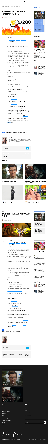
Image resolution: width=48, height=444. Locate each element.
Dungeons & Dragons (6, 411)
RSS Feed (18, 40)
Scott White (39, 17)
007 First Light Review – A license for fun (9, 181)
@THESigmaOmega (16, 308)
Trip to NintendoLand (6, 420)
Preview (26, 180)
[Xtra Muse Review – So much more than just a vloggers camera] (12, 192)
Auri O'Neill (5, 17)
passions (13, 331)
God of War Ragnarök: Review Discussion (41, 73)
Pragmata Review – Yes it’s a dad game (38, 22)
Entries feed (27, 410)
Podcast (3, 211)
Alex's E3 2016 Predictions (25, 155)
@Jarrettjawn (15, 305)
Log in (26, 408)
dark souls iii (21, 330)
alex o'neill (8, 330)
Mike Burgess (36, 53)
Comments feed (28, 412)
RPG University (5, 418)
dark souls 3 (16, 330)
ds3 (25, 330)
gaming (7, 132)
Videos (3, 424)
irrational (3, 331)
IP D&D (3, 415)
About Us (3, 404)
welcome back (25, 132)
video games (20, 132)
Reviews (3, 180)
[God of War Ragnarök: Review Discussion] (35, 73)
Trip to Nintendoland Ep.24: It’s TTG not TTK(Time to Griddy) (41, 67)
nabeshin (10, 132)
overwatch (15, 132)
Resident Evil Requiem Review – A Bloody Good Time (38, 28)
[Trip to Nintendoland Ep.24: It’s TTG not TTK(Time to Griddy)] (35, 67)
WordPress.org (27, 415)
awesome (12, 330)
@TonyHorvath (14, 298)
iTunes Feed (12, 40)
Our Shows (4, 413)
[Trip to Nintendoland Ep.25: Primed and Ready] (39, 44)
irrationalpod (8, 331)
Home (3, 6)
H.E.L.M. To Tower (5, 409)
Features (3, 422)
